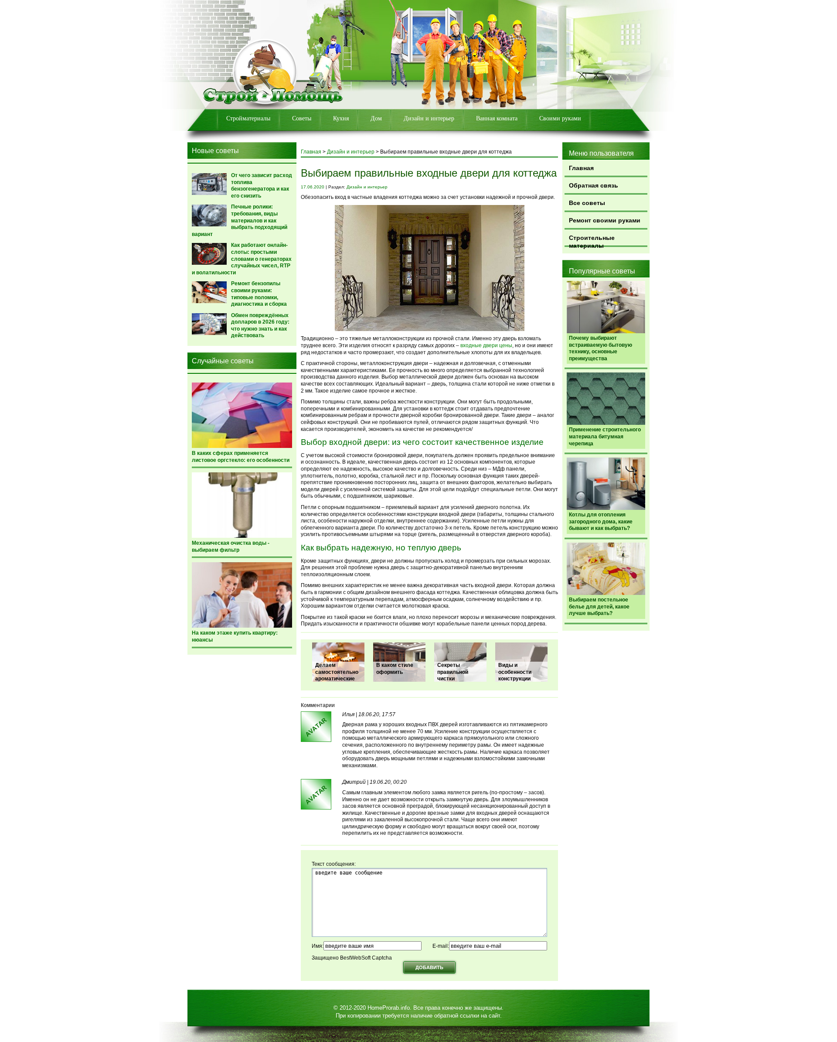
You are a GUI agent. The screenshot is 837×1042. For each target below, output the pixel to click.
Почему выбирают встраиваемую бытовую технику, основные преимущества (600, 348)
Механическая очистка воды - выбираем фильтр (230, 546)
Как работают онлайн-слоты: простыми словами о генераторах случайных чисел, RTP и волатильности (242, 258)
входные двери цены (485, 345)
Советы (301, 118)
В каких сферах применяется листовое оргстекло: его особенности (240, 456)
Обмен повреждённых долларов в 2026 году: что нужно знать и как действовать (260, 325)
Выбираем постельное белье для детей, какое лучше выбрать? (599, 606)
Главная (581, 167)
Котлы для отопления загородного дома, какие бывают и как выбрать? (601, 521)
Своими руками (560, 118)
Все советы (587, 202)
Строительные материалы (592, 240)
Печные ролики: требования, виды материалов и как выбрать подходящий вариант (239, 220)
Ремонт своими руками (604, 220)
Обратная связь (593, 185)
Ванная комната (496, 118)
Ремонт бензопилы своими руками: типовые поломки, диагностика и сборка (259, 293)
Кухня (341, 118)
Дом (376, 118)
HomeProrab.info (388, 1007)
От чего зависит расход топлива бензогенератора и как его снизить (261, 185)
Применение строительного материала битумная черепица (605, 436)
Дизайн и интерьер (429, 118)
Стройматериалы (248, 118)
